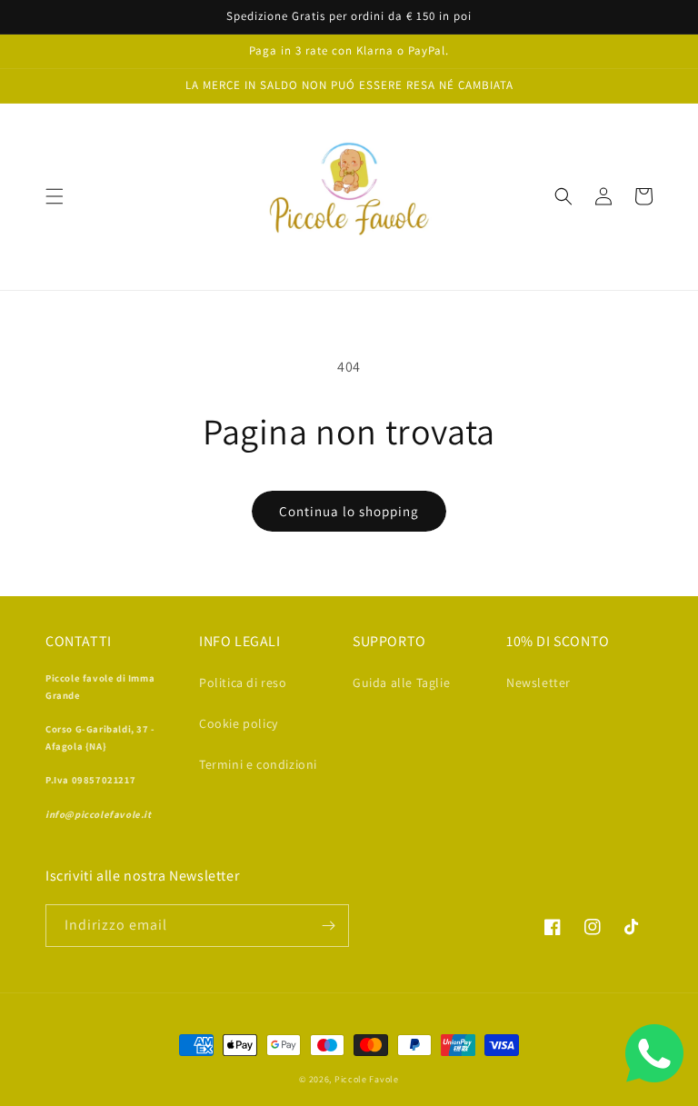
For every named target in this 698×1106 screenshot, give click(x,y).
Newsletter (538, 682)
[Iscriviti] (328, 925)
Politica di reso (243, 682)
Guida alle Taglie (401, 682)
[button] (55, 196)
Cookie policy (238, 723)
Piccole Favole (366, 1079)
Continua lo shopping (349, 511)
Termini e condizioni (258, 764)
